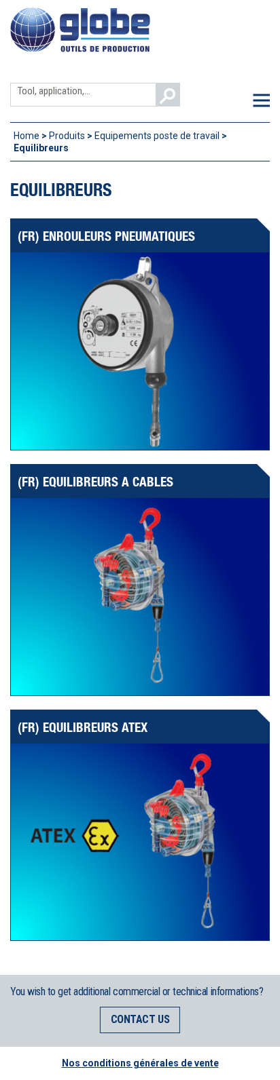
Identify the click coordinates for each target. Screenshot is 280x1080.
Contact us (140, 1019)
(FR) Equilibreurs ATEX (82, 726)
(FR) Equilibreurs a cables (95, 481)
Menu (261, 100)
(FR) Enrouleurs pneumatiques (106, 235)
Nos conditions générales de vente (140, 1063)
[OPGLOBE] (80, 49)
